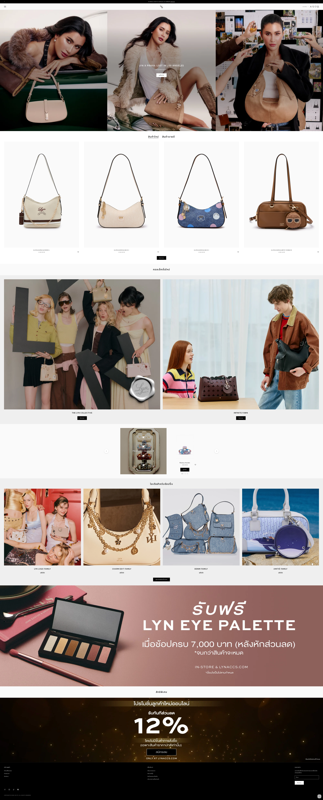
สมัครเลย (172, 1)
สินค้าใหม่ (153, 136)
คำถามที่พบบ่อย (8, 771)
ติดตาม (299, 783)
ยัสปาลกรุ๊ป (150, 773)
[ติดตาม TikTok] (13, 789)
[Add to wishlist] (78, 251)
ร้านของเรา (7, 773)
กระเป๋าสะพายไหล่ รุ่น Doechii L (41, 250)
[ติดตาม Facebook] (5, 789)
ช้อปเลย (161, 258)
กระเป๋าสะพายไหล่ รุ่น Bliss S (121, 250)
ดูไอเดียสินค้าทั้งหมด (161, 579)
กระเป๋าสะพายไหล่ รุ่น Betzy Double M (281, 250)
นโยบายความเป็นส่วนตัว (153, 779)
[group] (161, 730)
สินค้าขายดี (168, 136)
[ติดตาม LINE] (18, 789)
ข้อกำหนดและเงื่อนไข (152, 776)
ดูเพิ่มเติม (161, 75)
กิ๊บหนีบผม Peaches (185, 463)
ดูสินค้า (185, 469)
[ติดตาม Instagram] (9, 789)
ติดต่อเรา (6, 776)
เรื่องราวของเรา (151, 771)
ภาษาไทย (305, 6)
